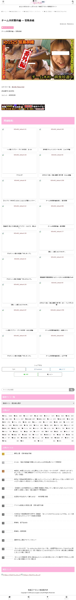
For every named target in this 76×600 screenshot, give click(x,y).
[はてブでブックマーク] (63, 515)
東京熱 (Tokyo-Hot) (8, 27)
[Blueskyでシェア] (46, 510)
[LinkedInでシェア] (46, 520)
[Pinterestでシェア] (29, 520)
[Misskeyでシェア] (63, 510)
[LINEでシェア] (12, 520)
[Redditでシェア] (46, 515)
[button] (50, 374)
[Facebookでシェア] (12, 515)
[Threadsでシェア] (29, 515)
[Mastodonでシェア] (29, 510)
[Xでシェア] (12, 510)
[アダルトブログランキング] (11, 575)
